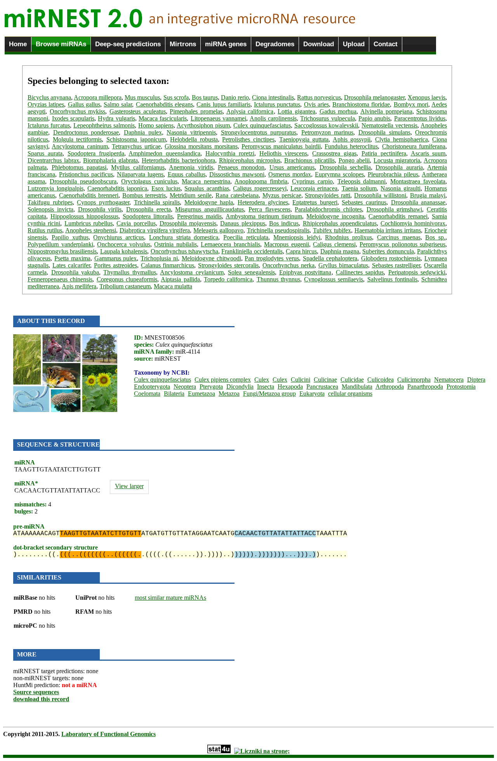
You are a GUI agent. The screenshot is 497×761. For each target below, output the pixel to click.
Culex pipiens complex (223, 379)
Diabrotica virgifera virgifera (155, 230)
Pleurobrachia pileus (393, 174)
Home (18, 44)
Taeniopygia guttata (304, 139)
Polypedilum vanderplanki (60, 244)
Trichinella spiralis (157, 202)
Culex (261, 379)
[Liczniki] (262, 751)
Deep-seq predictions (128, 44)
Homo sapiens (156, 125)
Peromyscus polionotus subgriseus (402, 244)
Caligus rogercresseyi (259, 188)
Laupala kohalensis (123, 251)
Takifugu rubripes (50, 202)
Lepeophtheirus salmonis (104, 125)
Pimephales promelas (196, 111)
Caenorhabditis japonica (117, 188)
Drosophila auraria (398, 167)
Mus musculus (142, 97)
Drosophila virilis (100, 209)
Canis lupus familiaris (223, 104)
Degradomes (274, 44)
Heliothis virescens (283, 153)
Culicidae (352, 379)
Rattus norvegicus (319, 97)
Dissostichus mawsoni (236, 174)
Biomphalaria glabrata (110, 160)
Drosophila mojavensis (188, 223)
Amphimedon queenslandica (164, 153)
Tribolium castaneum (125, 286)
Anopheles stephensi (90, 230)
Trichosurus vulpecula (327, 118)
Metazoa (229, 393)
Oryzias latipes (46, 104)
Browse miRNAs (61, 44)
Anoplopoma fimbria (261, 181)
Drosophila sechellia (345, 167)
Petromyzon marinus (327, 132)
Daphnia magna (339, 251)
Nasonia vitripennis (191, 132)
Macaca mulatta (173, 286)
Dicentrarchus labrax (53, 160)
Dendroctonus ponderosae (86, 132)
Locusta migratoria (397, 160)
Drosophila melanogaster (374, 97)
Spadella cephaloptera (330, 258)
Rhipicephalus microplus (249, 160)
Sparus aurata (45, 153)
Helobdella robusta (194, 139)
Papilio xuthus (70, 237)
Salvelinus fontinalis (392, 279)
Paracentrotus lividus (419, 118)
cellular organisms (350, 393)
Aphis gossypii (352, 139)
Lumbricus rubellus (88, 223)
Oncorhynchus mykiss (78, 111)
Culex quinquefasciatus (262, 125)
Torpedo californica (228, 279)
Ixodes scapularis (73, 118)
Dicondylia (240, 386)
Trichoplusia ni (159, 258)
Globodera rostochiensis (391, 258)
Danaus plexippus (242, 223)
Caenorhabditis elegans (164, 104)
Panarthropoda (425, 386)
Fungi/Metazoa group (269, 393)
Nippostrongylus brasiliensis (62, 251)
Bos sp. (435, 237)
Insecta (265, 386)
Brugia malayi (427, 195)
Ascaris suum (428, 153)
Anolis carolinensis (273, 118)
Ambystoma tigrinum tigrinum (264, 216)
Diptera (476, 379)
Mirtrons (183, 44)
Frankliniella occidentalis (251, 251)
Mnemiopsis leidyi (296, 237)
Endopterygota (152, 386)
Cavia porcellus (135, 223)
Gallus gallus (84, 104)
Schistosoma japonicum (136, 139)
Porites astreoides (115, 265)
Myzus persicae (281, 195)
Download (318, 44)
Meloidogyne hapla (208, 202)
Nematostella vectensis (389, 125)
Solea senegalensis (251, 272)
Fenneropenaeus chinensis (60, 279)
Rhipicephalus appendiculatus (340, 223)
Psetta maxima (72, 258)
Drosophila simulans (384, 132)
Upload (354, 44)
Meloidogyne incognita (335, 216)
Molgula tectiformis (77, 139)
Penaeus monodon (241, 167)
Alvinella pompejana (386, 111)
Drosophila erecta (148, 209)
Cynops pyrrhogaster (103, 202)
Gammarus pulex (115, 258)
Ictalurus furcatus (49, 125)
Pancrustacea (322, 386)
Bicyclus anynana (49, 97)
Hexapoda (290, 386)
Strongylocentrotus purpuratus (259, 132)
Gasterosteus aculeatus (137, 111)
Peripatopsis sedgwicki (416, 272)
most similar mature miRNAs (170, 597)
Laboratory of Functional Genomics (108, 734)
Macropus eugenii (286, 244)
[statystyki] (219, 751)
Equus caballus (186, 174)
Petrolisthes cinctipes (248, 139)
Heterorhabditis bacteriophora (178, 160)
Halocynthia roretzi (229, 153)
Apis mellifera (79, 286)
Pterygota (211, 386)
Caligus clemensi (334, 244)
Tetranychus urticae (136, 146)
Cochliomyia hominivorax (413, 223)
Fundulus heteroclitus (351, 146)
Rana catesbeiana (237, 195)
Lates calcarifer (71, 265)
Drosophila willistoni (380, 195)
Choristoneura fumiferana (413, 146)
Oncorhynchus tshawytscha (184, 251)
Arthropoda (389, 386)
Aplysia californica (250, 111)
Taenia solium (359, 188)
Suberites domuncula (388, 251)
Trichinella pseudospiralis (278, 230)
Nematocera (449, 379)
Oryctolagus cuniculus (149, 181)
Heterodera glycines (263, 202)
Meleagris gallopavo (218, 230)
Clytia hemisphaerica (401, 139)
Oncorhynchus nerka (288, 265)
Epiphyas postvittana (305, 272)
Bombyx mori (411, 104)
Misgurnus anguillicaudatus (209, 209)
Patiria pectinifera (383, 153)
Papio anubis (374, 118)
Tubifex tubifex (332, 230)
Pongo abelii (354, 160)
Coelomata (147, 393)
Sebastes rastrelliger (396, 265)
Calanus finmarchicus (168, 265)
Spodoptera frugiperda (96, 153)
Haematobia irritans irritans (388, 230)
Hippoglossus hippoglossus (84, 216)
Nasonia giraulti (400, 188)
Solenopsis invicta (50, 209)
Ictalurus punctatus (277, 104)
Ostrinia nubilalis (175, 244)
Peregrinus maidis (199, 216)
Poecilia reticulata (245, 237)
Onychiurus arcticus (118, 237)
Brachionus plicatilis (309, 160)
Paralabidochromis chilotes (328, 209)
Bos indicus (284, 223)
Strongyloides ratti (327, 195)
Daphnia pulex (143, 132)
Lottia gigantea (296, 111)
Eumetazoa (201, 393)
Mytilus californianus (137, 167)
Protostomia (461, 386)
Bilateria (174, 393)
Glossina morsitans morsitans (201, 146)
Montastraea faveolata (417, 181)
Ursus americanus (292, 167)
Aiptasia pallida (180, 279)
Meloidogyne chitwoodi (211, 258)
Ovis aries (316, 104)
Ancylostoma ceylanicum (191, 272)
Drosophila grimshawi (394, 209)
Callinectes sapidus (360, 272)
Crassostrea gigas (334, 153)
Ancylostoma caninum (80, 146)
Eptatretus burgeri (314, 202)
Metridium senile (191, 195)
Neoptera (185, 386)
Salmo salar (118, 104)
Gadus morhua (338, 111)
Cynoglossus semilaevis (333, 279)
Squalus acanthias (206, 188)
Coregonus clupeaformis (127, 279)
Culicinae (325, 379)
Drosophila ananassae (418, 202)
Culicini (300, 379)
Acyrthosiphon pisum (203, 125)
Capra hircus (301, 251)
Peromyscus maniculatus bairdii (281, 146)
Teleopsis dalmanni (361, 181)
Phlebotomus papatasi (79, 167)
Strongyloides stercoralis (228, 265)
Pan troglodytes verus (272, 258)
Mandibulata (357, 386)
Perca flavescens (269, 209)
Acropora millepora (98, 97)
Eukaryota (312, 393)
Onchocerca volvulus (123, 244)
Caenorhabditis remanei (397, 216)
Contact (386, 44)
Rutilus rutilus (45, 230)
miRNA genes (226, 44)
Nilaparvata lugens (140, 174)
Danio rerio (235, 97)
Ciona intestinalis (273, 97)
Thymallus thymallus (129, 272)
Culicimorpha (414, 379)
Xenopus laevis (426, 97)
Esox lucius (166, 188)
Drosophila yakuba (75, 272)
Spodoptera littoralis (148, 216)
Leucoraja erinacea (313, 188)
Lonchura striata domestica (184, 237)
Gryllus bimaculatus (343, 265)
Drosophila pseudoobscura (83, 181)
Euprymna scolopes (339, 174)
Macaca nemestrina (206, 181)
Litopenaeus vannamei (218, 118)
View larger (129, 486)
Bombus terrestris (144, 195)
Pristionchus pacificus (86, 174)
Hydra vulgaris (116, 118)
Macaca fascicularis (163, 118)
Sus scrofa (176, 97)
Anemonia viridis (191, 167)
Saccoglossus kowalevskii (326, 125)
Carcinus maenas (399, 237)
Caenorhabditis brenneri (88, 195)
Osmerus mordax (289, 174)
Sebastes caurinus (364, 202)
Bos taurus (205, 97)
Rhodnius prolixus (348, 237)
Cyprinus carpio (312, 181)
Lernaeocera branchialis (230, 244)
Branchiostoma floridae (361, 104)
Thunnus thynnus (278, 279)
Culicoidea (380, 379)
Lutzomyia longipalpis (55, 188)
